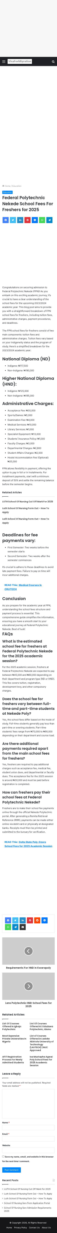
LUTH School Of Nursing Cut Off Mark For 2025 (27, 501)
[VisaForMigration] (20, 61)
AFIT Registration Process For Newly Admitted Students (13, 1059)
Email (5, 1134)
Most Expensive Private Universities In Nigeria (14, 1038)
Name (6, 1122)
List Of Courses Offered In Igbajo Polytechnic (11, 1026)
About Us (46, 1227)
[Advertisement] (28, 28)
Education (16, 186)
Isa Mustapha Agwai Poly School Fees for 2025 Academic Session (41, 1061)
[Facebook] (8, 920)
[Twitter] (15, 920)
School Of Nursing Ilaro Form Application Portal (27, 1203)
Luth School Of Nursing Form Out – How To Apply (28, 1194)
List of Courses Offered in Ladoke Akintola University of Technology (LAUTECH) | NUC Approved (42, 1043)
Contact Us (34, 1227)
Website (6, 1145)
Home (7, 186)
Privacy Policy (20, 1227)
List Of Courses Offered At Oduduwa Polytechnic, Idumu (41, 1026)
